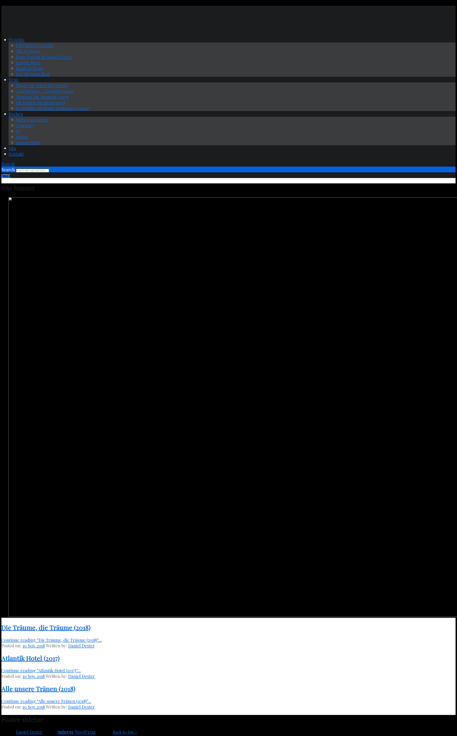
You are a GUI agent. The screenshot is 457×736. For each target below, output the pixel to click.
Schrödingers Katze (35, 45)
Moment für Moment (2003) (42, 97)
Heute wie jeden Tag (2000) (41, 85)
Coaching (25, 125)
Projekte (17, 39)
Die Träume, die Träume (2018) (46, 627)
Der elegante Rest (33, 74)
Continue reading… (51, 640)
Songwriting (28, 142)
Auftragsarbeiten (32, 119)
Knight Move (28, 62)
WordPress (85, 732)
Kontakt (16, 154)
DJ (18, 131)
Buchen (16, 114)
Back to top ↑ (125, 732)
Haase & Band (29, 68)
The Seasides (28, 51)
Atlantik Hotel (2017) (30, 658)
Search (8, 169)
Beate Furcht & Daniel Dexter (44, 57)
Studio (22, 136)
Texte (14, 79)
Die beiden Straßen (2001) (40, 102)
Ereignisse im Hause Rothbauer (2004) (52, 108)
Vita (12, 148)
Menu (6, 176)
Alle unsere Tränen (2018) (38, 688)
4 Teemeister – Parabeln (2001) (45, 91)
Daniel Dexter (81, 645)
